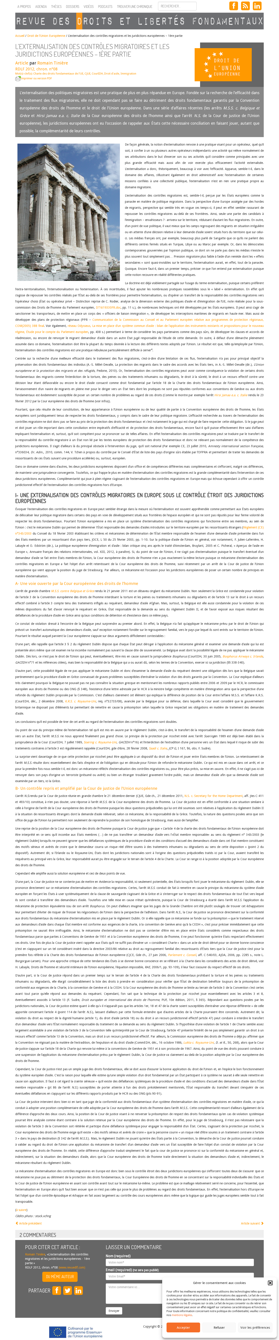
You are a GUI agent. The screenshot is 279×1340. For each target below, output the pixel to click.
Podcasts (105, 6)
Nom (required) (118, 1256)
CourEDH (97, 73)
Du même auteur (60, 1276)
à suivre (21, 1210)
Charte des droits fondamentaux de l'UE (58, 73)
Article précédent (30, 1223)
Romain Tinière (52, 63)
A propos (24, 6)
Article (21, 63)
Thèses (56, 6)
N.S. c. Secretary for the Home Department (213, 796)
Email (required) (132, 1270)
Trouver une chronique (134, 6)
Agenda (41, 6)
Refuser (219, 1328)
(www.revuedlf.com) (71, 1267)
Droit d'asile (111, 73)
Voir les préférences (255, 1328)
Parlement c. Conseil (182, 955)
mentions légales (182, 1315)
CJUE (87, 73)
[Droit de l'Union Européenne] (232, 64)
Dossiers (72, 6)
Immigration (128, 73)
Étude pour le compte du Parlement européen (57, 332)
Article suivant (251, 1223)
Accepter (183, 1328)
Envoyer (114, 1311)
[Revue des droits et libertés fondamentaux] (139, 21)
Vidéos (89, 6)
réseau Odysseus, (80, 326)
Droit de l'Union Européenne (46, 35)
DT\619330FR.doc (108, 307)
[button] (270, 1283)
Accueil (19, 35)
